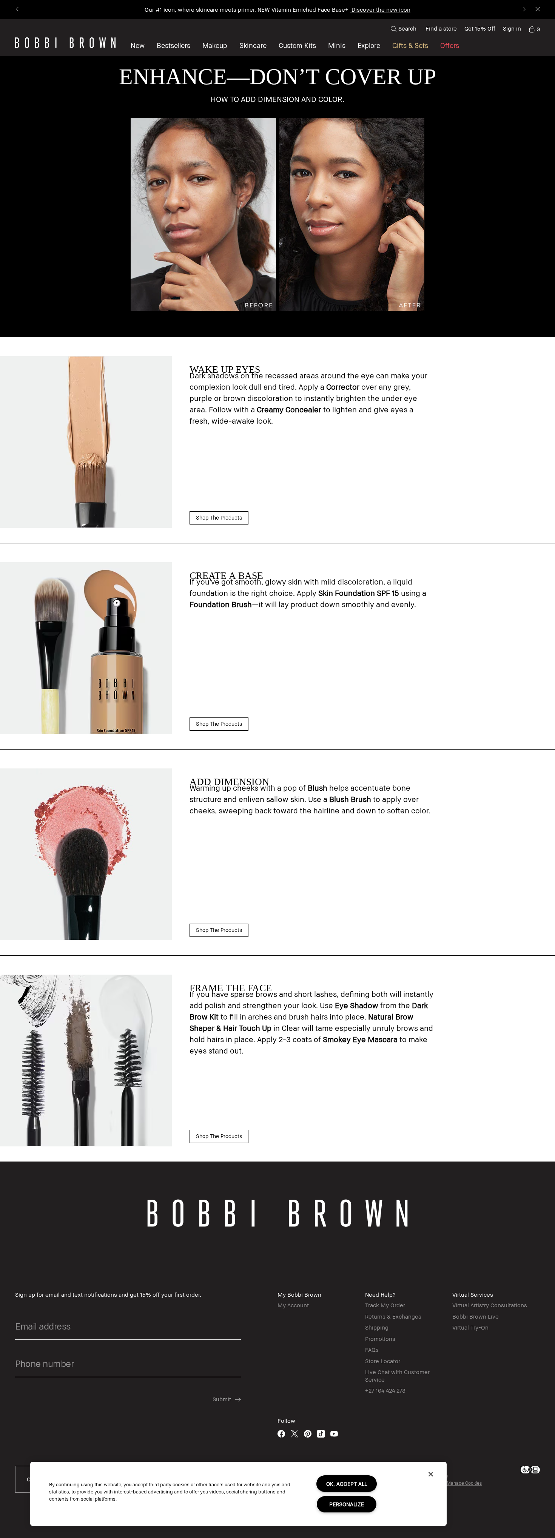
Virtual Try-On (470, 1327)
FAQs (372, 1349)
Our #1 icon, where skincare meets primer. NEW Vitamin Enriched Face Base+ (246, 9)
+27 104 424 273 (385, 1390)
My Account (293, 1305)
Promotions (380, 1338)
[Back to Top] (531, 1162)
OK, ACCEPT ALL (346, 1484)
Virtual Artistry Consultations (489, 1305)
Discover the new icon (380, 9)
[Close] (430, 1474)
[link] (534, 28)
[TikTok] (321, 1434)
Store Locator (382, 1361)
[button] (369, 45)
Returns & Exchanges (393, 1316)
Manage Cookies (464, 1483)
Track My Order (385, 1305)
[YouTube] (334, 1434)
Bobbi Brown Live (475, 1316)
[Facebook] (281, 1434)
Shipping (376, 1327)
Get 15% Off (479, 28)
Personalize (346, 1504)
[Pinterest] (307, 1434)
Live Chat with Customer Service (397, 1375)
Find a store (441, 28)
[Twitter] (294, 1434)
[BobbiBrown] (65, 42)
